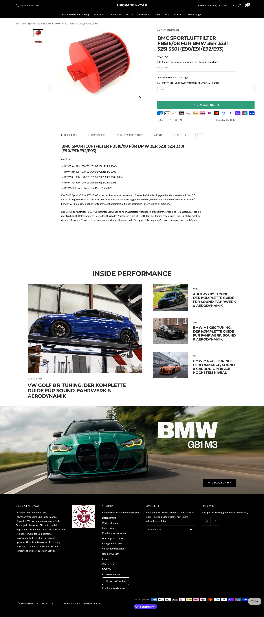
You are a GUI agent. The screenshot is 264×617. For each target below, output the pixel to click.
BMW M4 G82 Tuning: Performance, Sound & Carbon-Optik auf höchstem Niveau (214, 367)
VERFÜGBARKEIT (96, 135)
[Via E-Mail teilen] (181, 120)
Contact (178, 14)
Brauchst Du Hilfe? (226, 119)
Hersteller (180, 135)
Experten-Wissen (111, 574)
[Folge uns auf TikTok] (214, 521)
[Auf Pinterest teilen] (171, 120)
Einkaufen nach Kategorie (107, 14)
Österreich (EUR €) (207, 5)
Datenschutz (109, 517)
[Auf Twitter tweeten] (176, 120)
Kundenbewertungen (113, 587)
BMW (195, 322)
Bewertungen (195, 14)
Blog (167, 14)
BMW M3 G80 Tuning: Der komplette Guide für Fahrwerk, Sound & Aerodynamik (214, 333)
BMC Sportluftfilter (169, 30)
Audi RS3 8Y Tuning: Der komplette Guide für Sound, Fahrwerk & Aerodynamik (214, 300)
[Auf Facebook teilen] (167, 120)
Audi (195, 289)
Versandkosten (178, 61)
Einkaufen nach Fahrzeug (75, 14)
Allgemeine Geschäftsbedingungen (120, 512)
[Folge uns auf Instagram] (206, 521)
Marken (130, 14)
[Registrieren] (191, 529)
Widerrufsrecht (110, 522)
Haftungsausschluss (112, 538)
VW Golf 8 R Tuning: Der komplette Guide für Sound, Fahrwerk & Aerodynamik (77, 390)
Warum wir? (108, 563)
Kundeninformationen (114, 533)
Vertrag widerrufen (115, 581)
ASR (195, 356)
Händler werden (110, 553)
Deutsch (227, 5)
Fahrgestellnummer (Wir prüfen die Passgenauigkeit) (188, 83)
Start (18, 23)
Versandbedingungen (113, 548)
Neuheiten (144, 14)
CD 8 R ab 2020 (35, 379)
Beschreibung (69, 135)
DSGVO (106, 569)
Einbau (105, 558)
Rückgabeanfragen (112, 543)
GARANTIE (158, 135)
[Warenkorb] (246, 5)
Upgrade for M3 (219, 482)
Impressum (108, 527)
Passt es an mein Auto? (129, 135)
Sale (157, 14)
